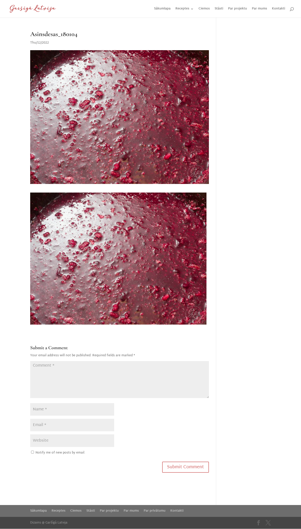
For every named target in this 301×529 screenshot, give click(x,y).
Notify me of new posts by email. (60, 453)
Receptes (182, 9)
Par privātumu (154, 511)
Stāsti (219, 9)
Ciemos (204, 9)
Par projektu (237, 9)
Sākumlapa (162, 9)
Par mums (259, 9)
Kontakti (278, 9)
